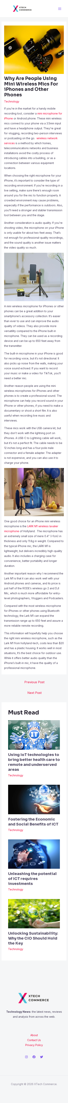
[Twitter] (41, 1056)
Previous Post (34, 682)
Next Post (34, 693)
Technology (11, 101)
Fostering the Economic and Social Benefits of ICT (33, 822)
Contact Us (34, 1040)
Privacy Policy (34, 1045)
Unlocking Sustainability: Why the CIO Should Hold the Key (33, 938)
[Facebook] (34, 1056)
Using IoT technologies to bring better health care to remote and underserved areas (34, 762)
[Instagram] (26, 1056)
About (34, 1035)
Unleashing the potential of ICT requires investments (32, 878)
